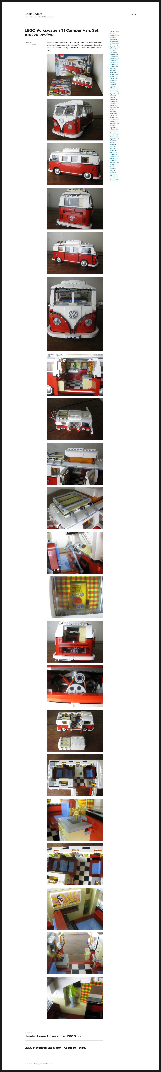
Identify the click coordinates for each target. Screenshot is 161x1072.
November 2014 (114, 105)
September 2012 (114, 139)
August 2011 (113, 164)
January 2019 (114, 66)
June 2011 (113, 168)
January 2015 (114, 101)
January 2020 (114, 64)
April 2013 (113, 125)
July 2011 (112, 166)
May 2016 (113, 86)
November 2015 (114, 92)
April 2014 (113, 111)
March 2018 (113, 72)
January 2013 (113, 131)
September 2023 (115, 47)
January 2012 (114, 154)
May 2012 (113, 146)
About (134, 14)
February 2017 (114, 78)
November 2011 (114, 158)
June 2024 (113, 37)
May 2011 (112, 170)
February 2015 (114, 100)
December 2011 (114, 156)
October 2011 (113, 160)
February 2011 (114, 176)
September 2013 (114, 123)
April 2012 (113, 148)
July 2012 (112, 143)
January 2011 (113, 178)
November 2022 (114, 58)
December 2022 (114, 57)
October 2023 (114, 45)
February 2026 (114, 31)
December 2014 (114, 103)
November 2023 (114, 43)
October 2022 (114, 60)
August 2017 (113, 76)
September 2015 (114, 94)
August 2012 (113, 141)
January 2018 (114, 74)
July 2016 (112, 82)
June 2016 (113, 84)
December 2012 (114, 133)
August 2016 (113, 80)
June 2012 (113, 145)
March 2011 (113, 174)
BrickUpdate (28, 42)
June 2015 (113, 96)
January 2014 (114, 117)
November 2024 (114, 35)
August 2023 (113, 49)
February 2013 (114, 129)
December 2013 (114, 119)
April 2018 (113, 70)
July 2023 (112, 51)
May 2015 (113, 98)
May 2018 (113, 68)
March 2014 (113, 113)
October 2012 (114, 137)
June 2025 (113, 33)
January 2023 (114, 55)
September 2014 (114, 107)
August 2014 (113, 109)
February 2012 (114, 152)
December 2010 (114, 180)
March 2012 (113, 150)
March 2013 (113, 127)
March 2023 (113, 53)
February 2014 (114, 115)
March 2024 (113, 39)
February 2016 (114, 88)
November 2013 (114, 121)
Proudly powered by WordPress (43, 1064)
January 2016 (114, 90)
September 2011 (114, 162)
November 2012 (114, 135)
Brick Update (33, 14)
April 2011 (113, 172)
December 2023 (114, 41)
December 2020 (114, 62)
